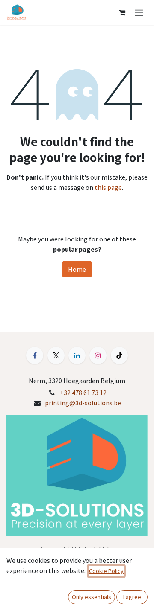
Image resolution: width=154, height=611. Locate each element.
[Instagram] (98, 355)
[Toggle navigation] (139, 12)
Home (77, 269)
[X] (56, 355)
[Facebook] (34, 355)
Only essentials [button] (91, 597)
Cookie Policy (106, 571)
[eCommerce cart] (121, 12)
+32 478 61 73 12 (83, 392)
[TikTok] (119, 355)
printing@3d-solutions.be (83, 403)
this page (108, 187)
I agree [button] (132, 597)
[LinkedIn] (77, 355)
